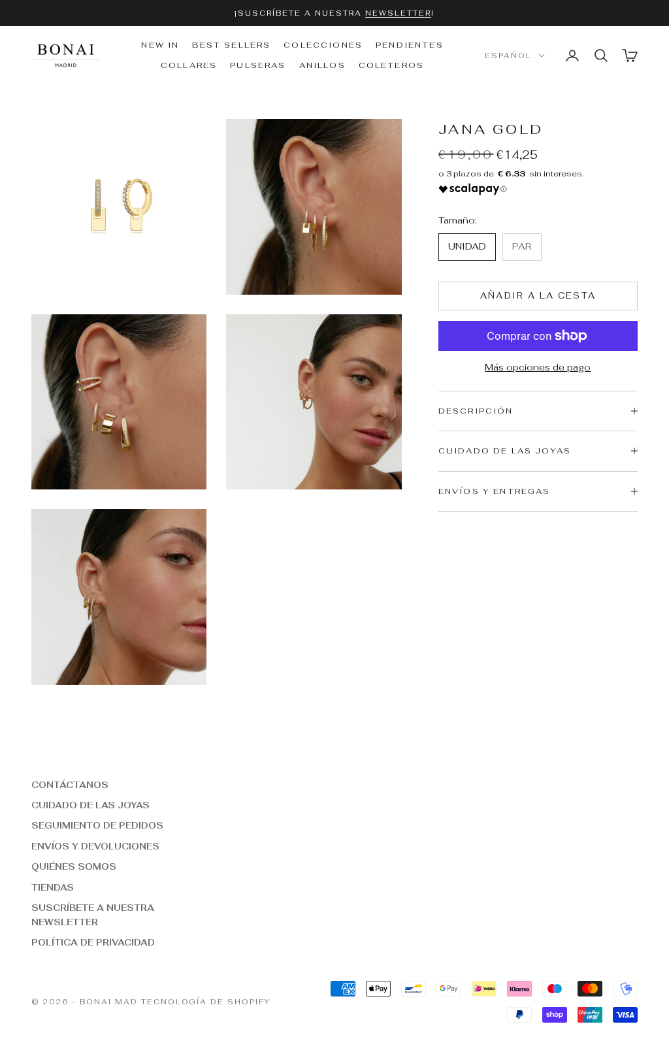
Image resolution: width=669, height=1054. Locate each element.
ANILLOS (322, 65)
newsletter (398, 13)
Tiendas (52, 887)
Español (508, 55)
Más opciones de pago (538, 367)
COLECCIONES (323, 45)
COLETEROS (391, 65)
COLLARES (189, 65)
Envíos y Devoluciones (95, 846)
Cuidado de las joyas (90, 805)
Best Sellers (231, 45)
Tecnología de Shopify (206, 1001)
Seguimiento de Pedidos (97, 825)
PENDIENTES (410, 45)
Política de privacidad (93, 942)
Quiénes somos (73, 866)
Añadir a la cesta (538, 295)
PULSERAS (258, 65)
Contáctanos (69, 785)
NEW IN (160, 45)
